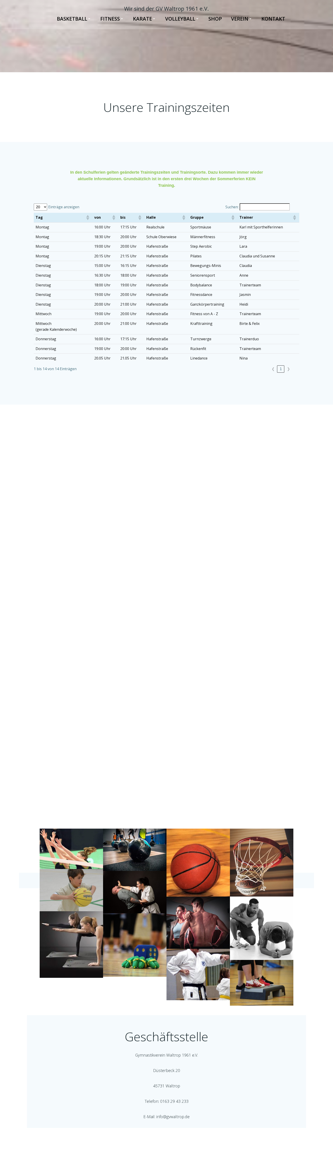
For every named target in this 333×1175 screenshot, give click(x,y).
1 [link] (281, 369)
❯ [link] (288, 369)
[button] (87, 217)
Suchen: (232, 206)
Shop (215, 18)
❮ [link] (273, 369)
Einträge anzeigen (63, 206)
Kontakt (273, 18)
